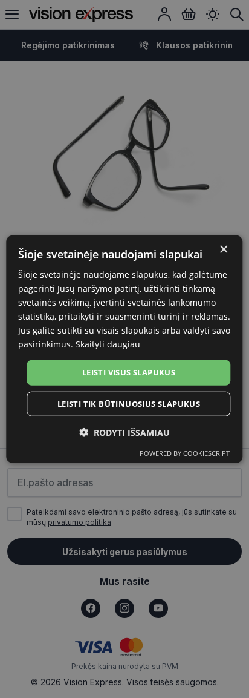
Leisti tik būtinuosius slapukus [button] (128, 403)
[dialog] (124, 349)
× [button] (223, 249)
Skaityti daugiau (108, 344)
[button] (124, 433)
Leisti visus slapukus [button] (128, 372)
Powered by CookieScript (185, 453)
